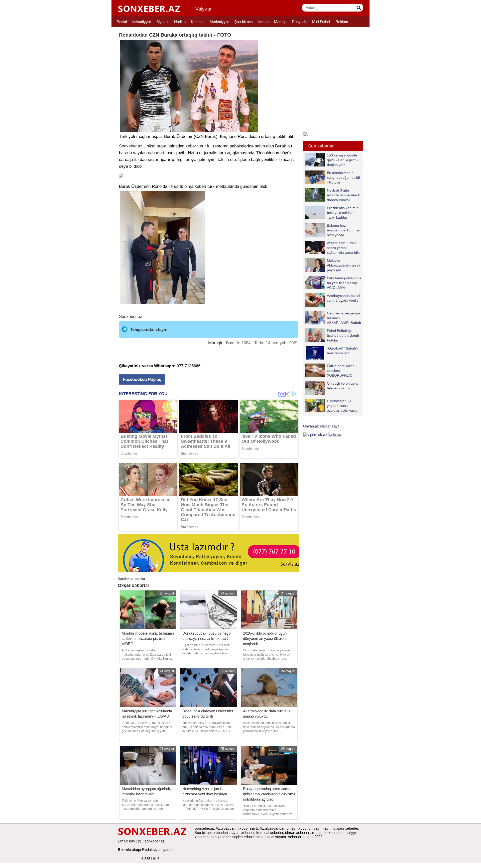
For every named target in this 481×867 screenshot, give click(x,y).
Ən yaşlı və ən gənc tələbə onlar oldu (342, 385)
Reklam (341, 22)
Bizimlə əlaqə (129, 849)
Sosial (122, 22)
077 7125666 (188, 366)
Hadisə (180, 22)
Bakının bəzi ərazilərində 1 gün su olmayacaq (343, 230)
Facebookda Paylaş (142, 379)
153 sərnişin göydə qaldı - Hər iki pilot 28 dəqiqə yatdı (343, 159)
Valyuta (203, 9)
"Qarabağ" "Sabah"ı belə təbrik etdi (342, 350)
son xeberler (220, 837)
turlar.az (335, 434)
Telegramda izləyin (148, 329)
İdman (263, 22)
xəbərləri (156, 152)
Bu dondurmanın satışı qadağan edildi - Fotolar (343, 177)
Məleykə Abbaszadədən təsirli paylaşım (343, 265)
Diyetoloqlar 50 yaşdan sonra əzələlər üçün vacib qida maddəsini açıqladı (331, 405)
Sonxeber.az (130, 146)
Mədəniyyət (219, 22)
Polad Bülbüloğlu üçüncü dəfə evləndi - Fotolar (344, 335)
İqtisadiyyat (141, 22)
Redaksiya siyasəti (157, 849)
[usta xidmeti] (211, 553)
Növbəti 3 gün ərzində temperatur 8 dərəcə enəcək (343, 195)
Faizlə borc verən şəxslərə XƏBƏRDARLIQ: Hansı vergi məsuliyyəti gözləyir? (329, 370)
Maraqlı (280, 22)
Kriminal (197, 22)
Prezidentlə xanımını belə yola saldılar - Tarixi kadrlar (343, 212)
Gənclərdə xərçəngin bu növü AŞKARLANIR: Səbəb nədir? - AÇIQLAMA (344, 317)
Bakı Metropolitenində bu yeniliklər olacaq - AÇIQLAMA (344, 282)
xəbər (191, 146)
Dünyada (299, 22)
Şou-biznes (243, 22)
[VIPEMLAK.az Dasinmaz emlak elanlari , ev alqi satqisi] (315, 434)
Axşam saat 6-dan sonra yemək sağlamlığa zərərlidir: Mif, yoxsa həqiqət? (343, 247)
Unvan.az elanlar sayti (321, 426)
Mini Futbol (321, 22)
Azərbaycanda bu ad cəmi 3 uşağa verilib (343, 298)
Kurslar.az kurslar (131, 579)
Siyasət (162, 22)
